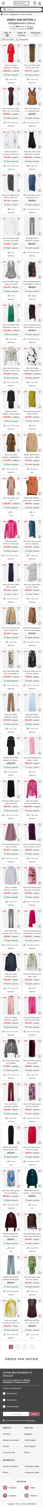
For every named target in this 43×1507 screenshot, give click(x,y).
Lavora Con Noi (9, 1452)
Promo (27, 1452)
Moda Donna (12, 1393)
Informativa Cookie (32, 1466)
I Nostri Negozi (30, 1440)
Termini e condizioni (10, 1466)
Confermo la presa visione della (20, 1420)
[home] (2, 14)
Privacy (5, 1472)
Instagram (12, 1488)
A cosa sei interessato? (12, 1388)
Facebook (12, 1496)
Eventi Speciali (29, 1446)
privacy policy (30, 1420)
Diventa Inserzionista (11, 1440)
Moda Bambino (13, 1406)
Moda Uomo (12, 1400)
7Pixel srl (18, 1504)
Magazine (28, 1434)
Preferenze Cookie (32, 1472)
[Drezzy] (21, 3)
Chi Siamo (7, 1434)
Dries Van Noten (8, 39)
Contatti (6, 1446)
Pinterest (33, 1496)
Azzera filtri (24, 39)
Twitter (32, 1488)
